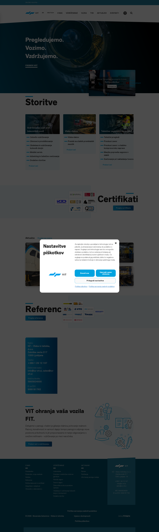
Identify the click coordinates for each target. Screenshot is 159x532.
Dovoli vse (84, 273)
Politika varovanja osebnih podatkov (102, 286)
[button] (116, 243)
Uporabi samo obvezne (106, 273)
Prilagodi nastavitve (95, 281)
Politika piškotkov (81, 286)
